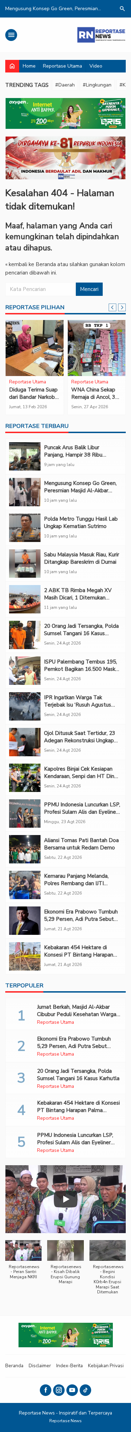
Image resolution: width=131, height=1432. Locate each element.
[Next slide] (122, 307)
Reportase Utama (62, 66)
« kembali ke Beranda (30, 264)
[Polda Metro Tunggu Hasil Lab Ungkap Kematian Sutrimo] (25, 528)
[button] (23, 1263)
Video (95, 66)
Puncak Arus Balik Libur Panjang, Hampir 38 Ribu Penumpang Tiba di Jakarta (76, 455)
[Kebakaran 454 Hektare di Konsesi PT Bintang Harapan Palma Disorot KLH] (25, 956)
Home (29, 66)
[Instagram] (59, 1390)
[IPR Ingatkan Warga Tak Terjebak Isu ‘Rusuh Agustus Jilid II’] (25, 706)
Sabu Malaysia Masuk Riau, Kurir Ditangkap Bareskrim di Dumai (81, 558)
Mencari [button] (89, 289)
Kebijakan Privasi (106, 1365)
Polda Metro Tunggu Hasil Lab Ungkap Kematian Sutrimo (81, 522)
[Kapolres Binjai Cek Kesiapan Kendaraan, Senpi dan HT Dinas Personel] (25, 778)
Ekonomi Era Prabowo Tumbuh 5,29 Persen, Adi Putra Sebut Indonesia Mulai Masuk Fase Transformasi (81, 922)
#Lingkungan (97, 85)
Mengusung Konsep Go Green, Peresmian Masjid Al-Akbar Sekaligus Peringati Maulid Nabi (81, 490)
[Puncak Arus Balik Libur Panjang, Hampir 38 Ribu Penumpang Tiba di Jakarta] (25, 456)
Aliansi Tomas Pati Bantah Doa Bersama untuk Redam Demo (81, 844)
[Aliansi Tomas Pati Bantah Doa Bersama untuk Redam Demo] (25, 849)
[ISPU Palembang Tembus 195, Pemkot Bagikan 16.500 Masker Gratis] (25, 670)
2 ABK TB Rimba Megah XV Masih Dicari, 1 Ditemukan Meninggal (77, 598)
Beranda (14, 1365)
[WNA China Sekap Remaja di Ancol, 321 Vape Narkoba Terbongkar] (97, 348)
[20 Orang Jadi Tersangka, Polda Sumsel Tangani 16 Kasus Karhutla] (25, 635)
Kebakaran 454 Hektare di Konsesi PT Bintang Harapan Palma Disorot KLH (78, 955)
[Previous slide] (112, 307)
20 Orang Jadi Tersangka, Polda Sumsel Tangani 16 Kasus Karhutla (81, 633)
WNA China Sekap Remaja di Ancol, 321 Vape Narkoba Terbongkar (96, 400)
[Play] (66, 1199)
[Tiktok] (85, 1390)
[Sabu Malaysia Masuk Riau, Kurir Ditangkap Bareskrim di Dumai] (25, 563)
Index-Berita (69, 1365)
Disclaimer (40, 1365)
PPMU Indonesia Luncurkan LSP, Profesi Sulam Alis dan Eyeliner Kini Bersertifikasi (82, 812)
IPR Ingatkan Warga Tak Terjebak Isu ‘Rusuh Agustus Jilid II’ (77, 705)
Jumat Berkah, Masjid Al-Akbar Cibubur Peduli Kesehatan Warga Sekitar (76, 1014)
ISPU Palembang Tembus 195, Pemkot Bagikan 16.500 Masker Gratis (82, 669)
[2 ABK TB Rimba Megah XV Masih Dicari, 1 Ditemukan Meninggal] (25, 599)
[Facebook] (45, 1390)
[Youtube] (72, 1390)
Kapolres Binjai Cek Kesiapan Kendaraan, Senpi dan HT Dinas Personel (81, 776)
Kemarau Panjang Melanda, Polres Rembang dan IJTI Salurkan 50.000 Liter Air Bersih (81, 883)
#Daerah (65, 85)
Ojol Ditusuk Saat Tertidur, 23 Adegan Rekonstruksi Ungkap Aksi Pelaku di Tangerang (79, 740)
